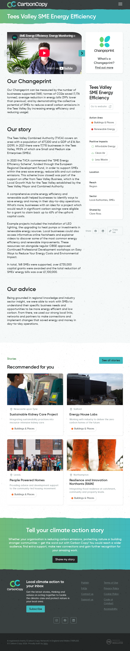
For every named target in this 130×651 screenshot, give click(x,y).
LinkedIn (74, 620)
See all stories (111, 360)
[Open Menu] (120, 4)
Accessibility (110, 608)
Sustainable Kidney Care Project (34, 414)
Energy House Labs (83, 414)
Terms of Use (111, 582)
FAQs (84, 588)
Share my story (65, 559)
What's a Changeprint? (104, 61)
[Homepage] (27, 4)
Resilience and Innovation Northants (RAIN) (88, 481)
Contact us (87, 594)
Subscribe (35, 609)
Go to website (99, 106)
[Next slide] (82, 53)
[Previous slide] (7, 53)
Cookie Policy (111, 594)
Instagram (57, 620)
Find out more (104, 67)
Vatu (45, 643)
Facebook (65, 620)
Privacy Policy (111, 588)
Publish (85, 582)
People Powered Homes (27, 480)
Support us (87, 599)
